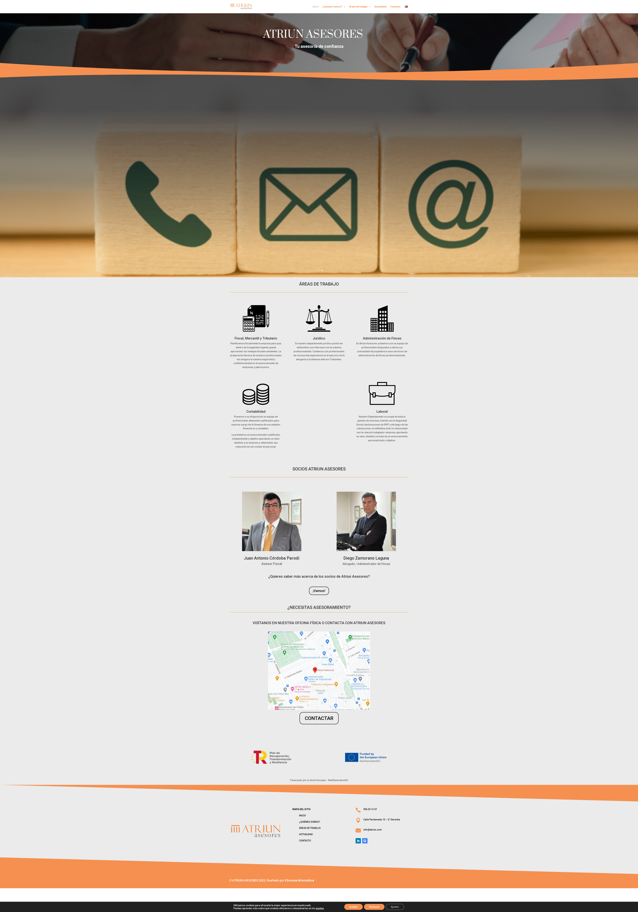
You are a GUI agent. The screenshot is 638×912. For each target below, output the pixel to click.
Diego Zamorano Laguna (366, 558)
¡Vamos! (319, 591)
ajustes (320, 908)
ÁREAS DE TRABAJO (319, 166)
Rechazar (374, 907)
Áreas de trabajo (358, 6)
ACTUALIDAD (306, 834)
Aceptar (353, 907)
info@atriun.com (372, 829)
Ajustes (395, 907)
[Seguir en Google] (365, 840)
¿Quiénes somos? (332, 6)
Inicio (316, 6)
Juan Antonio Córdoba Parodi (271, 558)
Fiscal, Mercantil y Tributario (256, 338)
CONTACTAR (319, 718)
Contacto (395, 6)
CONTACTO (305, 840)
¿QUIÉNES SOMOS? (309, 822)
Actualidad (380, 6)
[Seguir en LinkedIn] (358, 840)
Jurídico (319, 338)
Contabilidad (256, 412)
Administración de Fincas (382, 338)
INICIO (302, 815)
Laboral (382, 412)
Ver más (319, 183)
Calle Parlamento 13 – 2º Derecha (381, 819)
